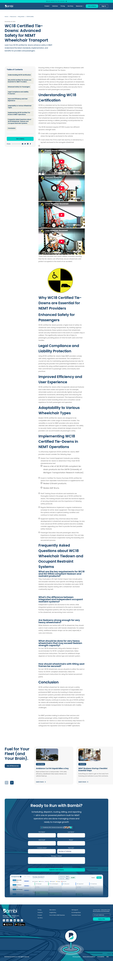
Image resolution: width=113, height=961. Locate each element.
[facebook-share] (30, 144)
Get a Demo (52, 910)
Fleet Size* (71, 848)
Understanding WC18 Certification (19, 75)
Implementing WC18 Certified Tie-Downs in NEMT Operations (19, 113)
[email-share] (22, 144)
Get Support (75, 910)
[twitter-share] (25, 144)
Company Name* (42, 848)
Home (6, 16)
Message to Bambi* (56, 856)
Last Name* (71, 832)
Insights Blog (52, 912)
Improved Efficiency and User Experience (18, 100)
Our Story (70, 6)
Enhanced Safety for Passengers (19, 87)
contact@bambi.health (9, 917)
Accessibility (100, 956)
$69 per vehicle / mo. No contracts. (55, 1)
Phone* (71, 840)
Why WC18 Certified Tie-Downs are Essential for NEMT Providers (19, 81)
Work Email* (42, 840)
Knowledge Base (76, 912)
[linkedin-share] (27, 144)
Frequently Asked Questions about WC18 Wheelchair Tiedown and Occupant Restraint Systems (19, 121)
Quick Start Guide (76, 915)
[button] (79, 6)
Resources (13, 16)
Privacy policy (76, 956)
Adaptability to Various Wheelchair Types (20, 106)
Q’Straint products (58, 483)
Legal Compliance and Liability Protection (18, 93)
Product (47, 6)
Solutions (55, 6)
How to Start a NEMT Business (57, 915)
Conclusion (11, 128)
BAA (108, 956)
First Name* (42, 832)
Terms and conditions (89, 956)
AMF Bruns (54, 488)
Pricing (63, 6)
